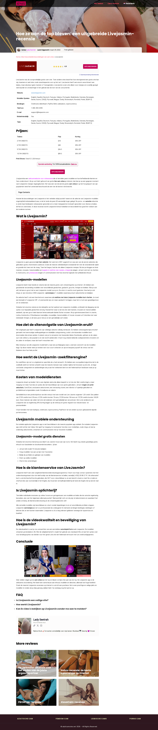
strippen (68, 270)
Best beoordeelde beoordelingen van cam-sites (38, 57)
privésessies (33, 273)
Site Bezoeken (90, 66)
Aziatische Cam (25, 719)
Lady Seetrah (31, 50)
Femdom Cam (62, 719)
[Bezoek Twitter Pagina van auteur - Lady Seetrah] (38, 626)
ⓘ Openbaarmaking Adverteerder (89, 74)
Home (18, 57)
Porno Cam (135, 719)
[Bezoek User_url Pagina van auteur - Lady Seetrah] (34, 626)
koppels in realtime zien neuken (53, 270)
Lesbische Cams (99, 719)
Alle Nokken (98, 3)
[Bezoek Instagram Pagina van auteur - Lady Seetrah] (41, 626)
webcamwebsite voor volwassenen (40, 178)
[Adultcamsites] (27, 3)
